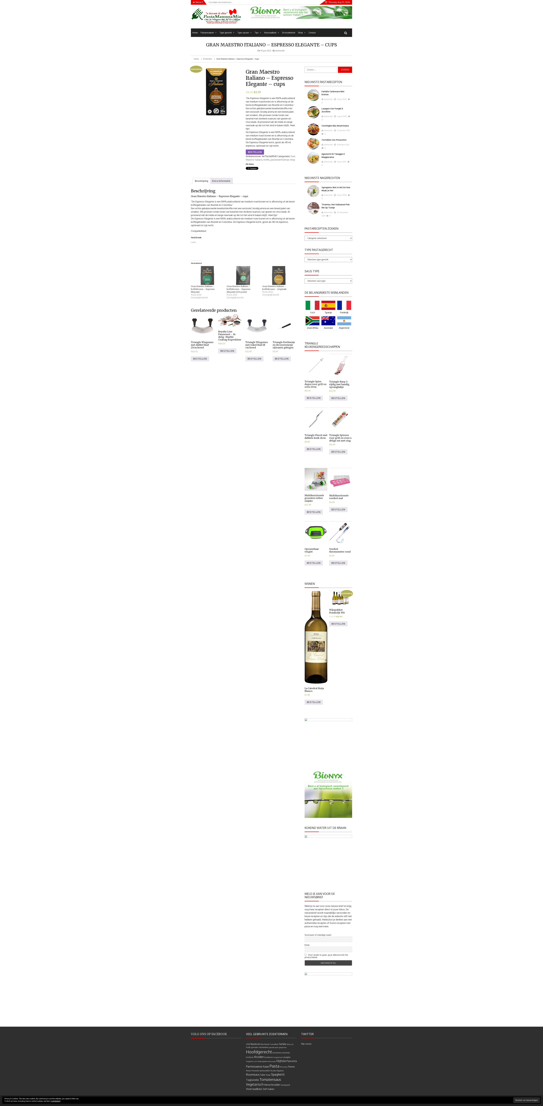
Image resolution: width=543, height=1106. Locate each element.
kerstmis (286, 1052)
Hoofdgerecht (259, 1051)
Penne (291, 1066)
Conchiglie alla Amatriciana (335, 125)
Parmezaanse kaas (257, 1066)
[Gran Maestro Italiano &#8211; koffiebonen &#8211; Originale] (278, 275)
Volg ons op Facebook (209, 1034)
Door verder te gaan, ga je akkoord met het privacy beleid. (326, 956)
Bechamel (265, 1044)
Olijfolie (281, 1061)
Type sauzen (243, 32)
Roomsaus (253, 1074)
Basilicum (255, 1043)
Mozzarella (272, 1061)
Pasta (274, 1066)
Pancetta (291, 1061)
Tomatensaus (270, 1079)
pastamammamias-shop (283, 159)
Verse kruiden (272, 1084)
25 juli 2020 (342, 195)
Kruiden (259, 1057)
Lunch (255, 1061)
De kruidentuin (288, 32)
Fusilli (248, 1047)
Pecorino (284, 1067)
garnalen (254, 1047)
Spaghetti (278, 1074)
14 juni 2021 (341, 162)
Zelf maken (268, 1088)
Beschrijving (201, 181)
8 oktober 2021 (343, 144)
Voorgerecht (285, 1085)
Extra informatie (221, 181)
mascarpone (262, 1061)
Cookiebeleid (55, 1101)
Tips (256, 32)
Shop (300, 32)
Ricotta (273, 1071)
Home (195, 32)
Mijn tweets (306, 1044)
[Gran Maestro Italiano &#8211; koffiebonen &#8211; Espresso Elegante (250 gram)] (243, 275)
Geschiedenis (263, 1047)
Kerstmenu (277, 1052)
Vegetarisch (254, 1084)
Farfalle (282, 1044)
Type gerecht (226, 32)
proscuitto (265, 1070)
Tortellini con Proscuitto (334, 140)
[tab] (201, 181)
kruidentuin (268, 1057)
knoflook (250, 1057)
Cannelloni (274, 1044)
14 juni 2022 (342, 99)
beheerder (280, 50)
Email (307, 945)
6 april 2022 (342, 116)
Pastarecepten (207, 32)
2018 (248, 1044)
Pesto (248, 1070)
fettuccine (290, 1044)
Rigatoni (280, 1070)
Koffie (266, 159)
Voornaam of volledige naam (318, 935)
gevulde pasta (273, 1047)
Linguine (249, 1061)
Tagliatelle (252, 1079)
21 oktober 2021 (343, 130)
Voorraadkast (270, 32)
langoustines (278, 1057)
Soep (268, 1075)
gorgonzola (282, 1047)
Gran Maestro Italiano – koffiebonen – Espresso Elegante (203, 289)
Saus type (312, 271)
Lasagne (286, 1057)
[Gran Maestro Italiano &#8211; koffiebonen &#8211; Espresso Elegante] (207, 275)
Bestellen (255, 152)
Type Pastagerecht (319, 250)
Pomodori (255, 1070)
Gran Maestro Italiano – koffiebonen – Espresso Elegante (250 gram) (238, 289)
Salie (262, 1074)
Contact (312, 32)
